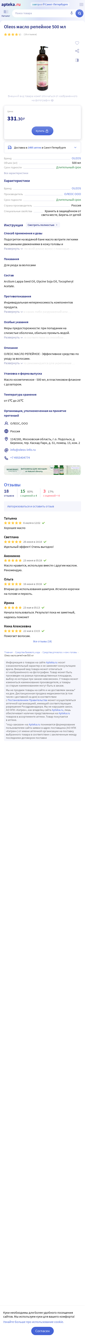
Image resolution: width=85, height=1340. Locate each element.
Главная (8, 652)
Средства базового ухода (27, 652)
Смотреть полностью (41, 225)
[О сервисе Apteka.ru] (81, 4)
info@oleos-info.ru (23, 450)
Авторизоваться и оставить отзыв (30, 506)
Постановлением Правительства (27, 700)
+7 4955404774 (20, 457)
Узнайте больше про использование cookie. (33, 1322)
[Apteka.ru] (11, 4)
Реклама (75, 468)
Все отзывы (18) (42, 641)
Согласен (42, 1331)
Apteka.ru (52, 662)
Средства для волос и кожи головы (59, 652)
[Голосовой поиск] (71, 13)
